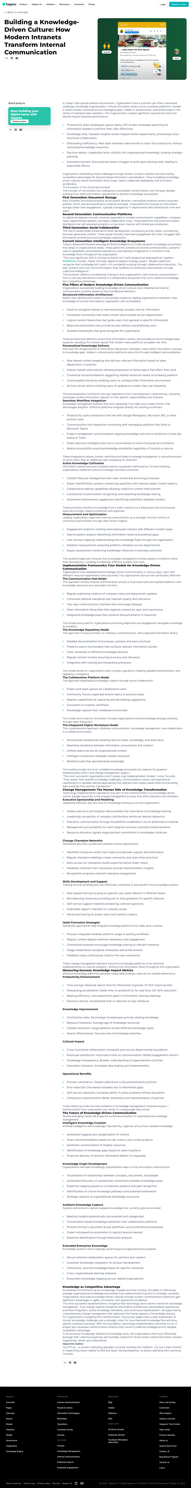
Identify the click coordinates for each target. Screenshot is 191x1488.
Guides (111, 1407)
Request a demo (179, 4)
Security (56, 1483)
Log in (162, 1467)
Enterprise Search (65, 1462)
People (9, 1424)
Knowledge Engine (14, 1451)
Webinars (112, 1413)
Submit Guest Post (168, 1446)
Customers (164, 1407)
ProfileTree (69, 261)
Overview (10, 1402)
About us (163, 1440)
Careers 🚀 (164, 1451)
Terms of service (13, 1483)
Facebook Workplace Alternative (118, 1441)
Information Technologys (68, 1413)
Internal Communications (68, 1402)
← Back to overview (16, 12)
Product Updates (167, 1435)
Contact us (164, 1462)
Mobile (9, 1435)
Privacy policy (43, 1483)
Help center (164, 1429)
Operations (62, 1424)
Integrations (11, 1446)
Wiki (110, 1418)
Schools (60, 1435)
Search (9, 1418)
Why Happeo (165, 1413)
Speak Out (67, 1483)
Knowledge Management (68, 1451)
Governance (11, 1440)
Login (163, 4)
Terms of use (29, 1483)
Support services (167, 1418)
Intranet (60, 1446)
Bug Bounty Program (168, 1457)
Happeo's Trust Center (169, 1424)
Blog (110, 1402)
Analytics (10, 1429)
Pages (9, 1407)
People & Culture (64, 1407)
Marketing (62, 1418)
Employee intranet (116, 1435)
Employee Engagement (67, 1467)
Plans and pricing (167, 1402)
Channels (10, 1413)
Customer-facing (65, 1429)
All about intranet (116, 1429)
